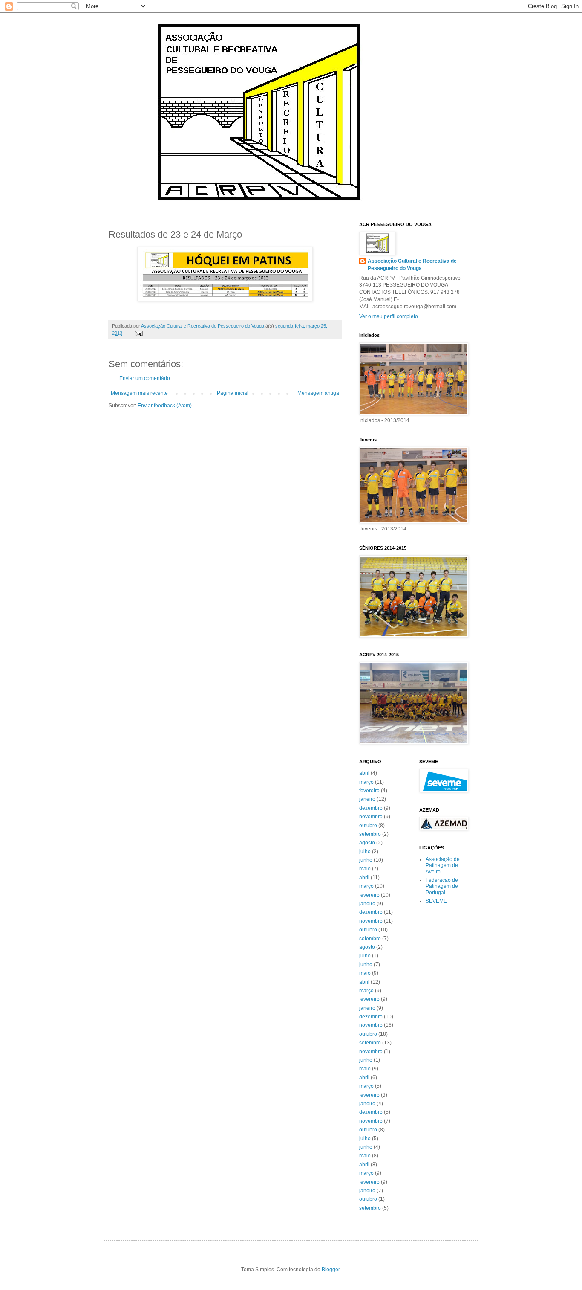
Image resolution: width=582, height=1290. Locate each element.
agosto (367, 843)
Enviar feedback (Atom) (165, 406)
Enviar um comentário (144, 378)
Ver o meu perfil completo (388, 316)
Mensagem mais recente (139, 393)
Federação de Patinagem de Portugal (442, 886)
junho (365, 860)
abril (364, 773)
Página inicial (232, 393)
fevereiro (369, 791)
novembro (371, 817)
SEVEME (436, 901)
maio (365, 869)
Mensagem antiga (318, 393)
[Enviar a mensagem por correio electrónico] (138, 333)
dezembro (371, 808)
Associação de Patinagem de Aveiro (443, 865)
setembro (370, 834)
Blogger (331, 1270)
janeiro (367, 799)
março (366, 782)
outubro (368, 826)
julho (365, 852)
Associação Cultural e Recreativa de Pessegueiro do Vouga (412, 264)
